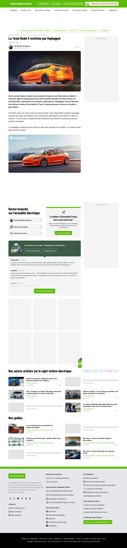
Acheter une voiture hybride (93, 508)
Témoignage (108, 371)
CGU (104, 538)
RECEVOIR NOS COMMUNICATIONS (58, 487)
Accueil (10, 35)
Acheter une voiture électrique (93, 505)
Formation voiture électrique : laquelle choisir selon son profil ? (43, 439)
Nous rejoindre (16, 515)
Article (95, 371)
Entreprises (113, 10)
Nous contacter (16, 511)
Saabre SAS (76, 541)
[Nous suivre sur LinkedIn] (30, 498)
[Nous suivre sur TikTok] (26, 498)
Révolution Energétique (56, 515)
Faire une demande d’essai (95, 482)
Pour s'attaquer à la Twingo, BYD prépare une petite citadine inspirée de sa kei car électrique (43, 392)
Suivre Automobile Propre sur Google (62, 502)
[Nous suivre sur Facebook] (10, 498)
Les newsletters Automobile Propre (60, 491)
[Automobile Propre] (21, 4)
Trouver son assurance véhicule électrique (101, 485)
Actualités (13, 10)
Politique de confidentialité (30, 538)
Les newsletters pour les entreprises (61, 495)
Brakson (97, 541)
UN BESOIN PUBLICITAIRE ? (92, 517)
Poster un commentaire (33, 251)
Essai (101, 371)
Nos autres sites (52, 508)
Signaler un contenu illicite (92, 538)
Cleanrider (52, 511)
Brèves (17, 35)
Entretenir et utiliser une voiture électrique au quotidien (99, 443)
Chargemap (52, 526)
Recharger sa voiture (79, 10)
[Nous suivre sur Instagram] (22, 498)
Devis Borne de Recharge (57, 522)
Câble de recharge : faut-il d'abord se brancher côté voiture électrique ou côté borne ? (100, 392)
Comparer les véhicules (94, 489)
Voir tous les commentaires (44, 291)
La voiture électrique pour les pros (95, 512)
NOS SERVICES (88, 474)
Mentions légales (69, 538)
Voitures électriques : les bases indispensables (40, 430)
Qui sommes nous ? (18, 508)
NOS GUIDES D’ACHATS (91, 501)
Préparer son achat (61, 10)
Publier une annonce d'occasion (97, 492)
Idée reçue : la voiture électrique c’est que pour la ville (98, 452)
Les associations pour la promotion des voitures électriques (39, 426)
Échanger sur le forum (93, 496)
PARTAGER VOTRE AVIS (54, 474)
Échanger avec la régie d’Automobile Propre (98, 522)
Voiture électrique (13, 42)
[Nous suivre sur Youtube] (18, 498)
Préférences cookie (46, 538)
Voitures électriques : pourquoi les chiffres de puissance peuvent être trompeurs (41, 379)
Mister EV (51, 519)
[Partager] (80, 47)
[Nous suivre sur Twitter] (14, 498)
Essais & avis (26, 10)
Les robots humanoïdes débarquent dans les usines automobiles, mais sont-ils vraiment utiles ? (100, 405)
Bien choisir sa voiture (43, 10)
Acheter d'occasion (98, 10)
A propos (12, 504)
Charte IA (79, 538)
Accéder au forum (50, 251)
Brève (116, 371)
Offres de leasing (92, 478)
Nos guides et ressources (57, 499)
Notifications (58, 538)
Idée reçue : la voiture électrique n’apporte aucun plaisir (97, 439)
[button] (44, 276)
